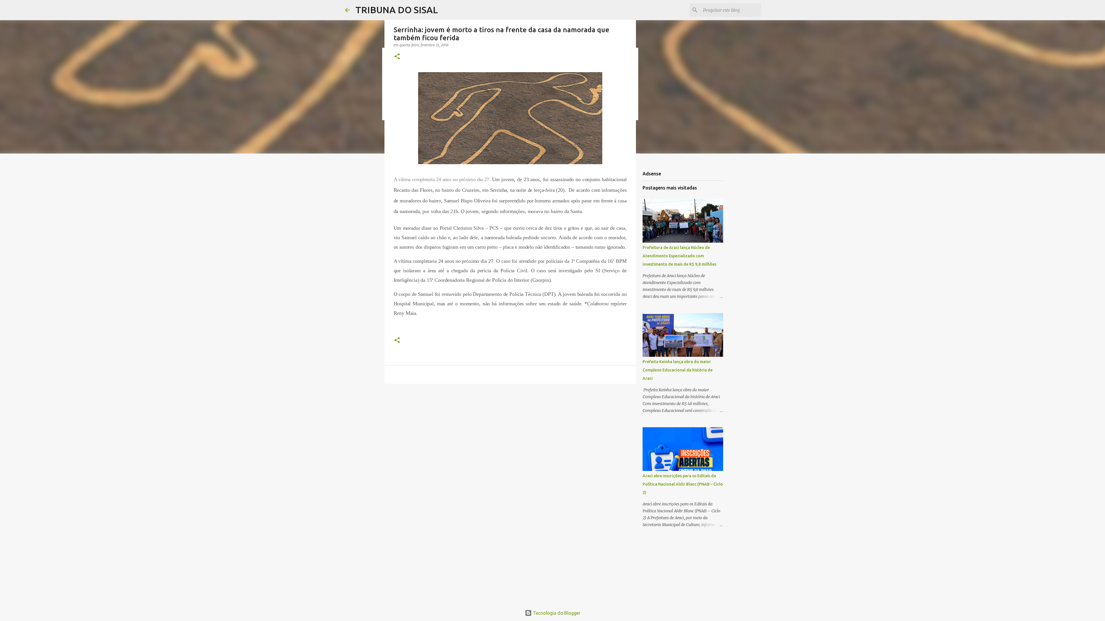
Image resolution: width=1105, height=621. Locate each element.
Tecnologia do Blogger (556, 613)
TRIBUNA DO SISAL (396, 10)
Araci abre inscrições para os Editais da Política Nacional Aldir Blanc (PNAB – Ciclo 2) (683, 484)
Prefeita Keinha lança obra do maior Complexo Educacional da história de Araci (677, 370)
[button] (397, 57)
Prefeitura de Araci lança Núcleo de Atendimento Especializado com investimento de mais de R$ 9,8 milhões (679, 256)
